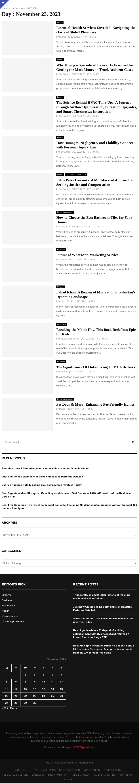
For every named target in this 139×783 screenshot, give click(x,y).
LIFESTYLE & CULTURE (76, 175)
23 (34, 696)
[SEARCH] (133, 442)
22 (25, 696)
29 (25, 702)
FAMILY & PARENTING (104, 775)
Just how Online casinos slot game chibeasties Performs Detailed (42, 476)
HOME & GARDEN (80, 775)
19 (61, 689)
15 (25, 689)
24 (43, 696)
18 (52, 689)
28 (15, 702)
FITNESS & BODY (112, 770)
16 (34, 689)
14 (15, 689)
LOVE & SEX (38, 775)
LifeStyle (7, 594)
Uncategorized (10, 616)
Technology (8, 605)
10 (43, 682)
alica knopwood (67, 226)
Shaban (63, 259)
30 (34, 702)
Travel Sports (125, 775)
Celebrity (60, 287)
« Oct (5, 708)
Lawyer (60, 60)
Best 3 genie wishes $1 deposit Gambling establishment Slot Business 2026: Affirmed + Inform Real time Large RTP (101, 634)
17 (43, 689)
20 (6, 696)
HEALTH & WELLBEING (44, 770)
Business (61, 249)
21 (15, 696)
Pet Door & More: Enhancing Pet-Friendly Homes (95, 404)
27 (6, 702)
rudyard (63, 371)
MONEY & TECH (91, 770)
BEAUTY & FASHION (69, 770)
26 (61, 696)
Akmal (62, 301)
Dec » (13, 708)
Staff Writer (64, 74)
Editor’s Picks (21, 770)
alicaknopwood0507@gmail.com (76, 747)
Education (61, 324)
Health (60, 22)
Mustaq (62, 37)
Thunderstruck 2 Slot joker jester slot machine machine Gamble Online (45, 468)
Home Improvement (65, 212)
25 (52, 696)
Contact (68, 779)
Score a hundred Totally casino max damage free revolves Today (42, 484)
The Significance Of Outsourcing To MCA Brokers (95, 367)
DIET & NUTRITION (57, 775)
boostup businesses (69, 339)
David (62, 409)
